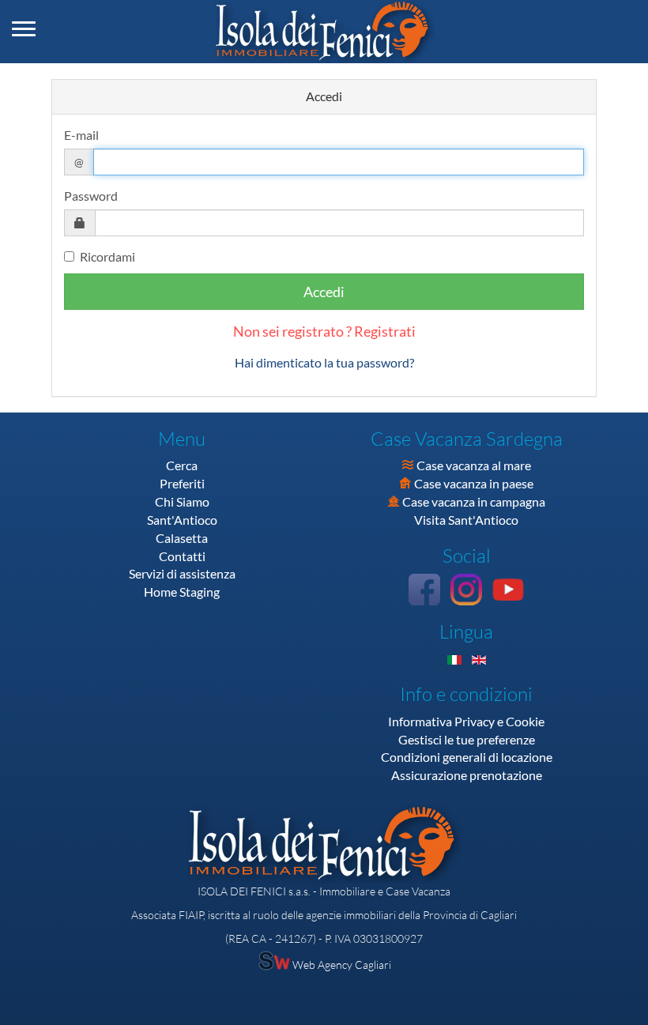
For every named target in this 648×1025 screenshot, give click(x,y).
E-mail (81, 134)
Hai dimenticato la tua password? (324, 362)
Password (91, 195)
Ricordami (107, 256)
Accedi (324, 291)
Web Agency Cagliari (340, 964)
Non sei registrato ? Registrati (324, 331)
